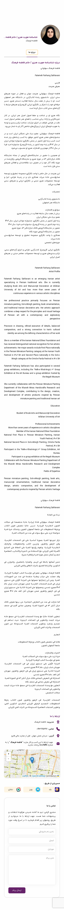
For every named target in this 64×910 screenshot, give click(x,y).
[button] (32, 760)
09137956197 (42, 729)
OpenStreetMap (38, 776)
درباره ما (32, 52)
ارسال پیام (16, 890)
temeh (40, 75)
